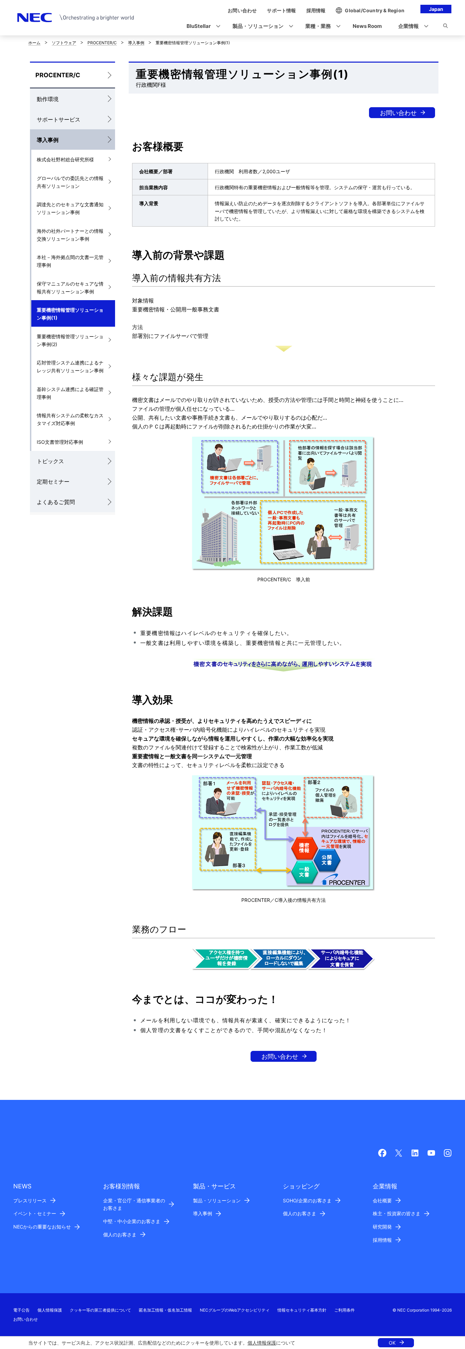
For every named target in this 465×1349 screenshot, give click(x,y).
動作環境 (48, 99)
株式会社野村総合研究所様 (65, 159)
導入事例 (136, 42)
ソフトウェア (64, 42)
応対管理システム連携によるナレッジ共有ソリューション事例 (70, 366)
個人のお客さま (120, 1234)
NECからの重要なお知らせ (42, 1227)
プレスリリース (30, 1200)
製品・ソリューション (217, 1200)
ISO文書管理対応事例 (60, 442)
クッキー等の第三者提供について (100, 1310)
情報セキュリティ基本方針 (301, 1310)
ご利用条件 (344, 1310)
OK (392, 1343)
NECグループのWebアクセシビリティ (235, 1310)
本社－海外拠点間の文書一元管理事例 (70, 261)
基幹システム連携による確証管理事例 (70, 393)
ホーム (34, 42)
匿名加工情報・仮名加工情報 (165, 1310)
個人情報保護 (261, 1343)
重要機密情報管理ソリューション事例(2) (70, 340)
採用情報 (382, 1240)
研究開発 (382, 1227)
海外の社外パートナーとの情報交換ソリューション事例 (70, 235)
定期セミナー (53, 481)
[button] (201, 26)
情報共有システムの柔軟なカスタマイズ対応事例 (70, 419)
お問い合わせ (398, 112)
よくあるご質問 (56, 502)
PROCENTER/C (102, 42)
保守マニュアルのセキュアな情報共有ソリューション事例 (70, 287)
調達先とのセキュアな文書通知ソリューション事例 (70, 208)
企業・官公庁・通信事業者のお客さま (134, 1204)
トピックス (50, 461)
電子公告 (21, 1310)
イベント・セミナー (34, 1213)
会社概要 (382, 1200)
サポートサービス (58, 119)
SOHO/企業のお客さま (307, 1200)
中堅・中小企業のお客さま (131, 1221)
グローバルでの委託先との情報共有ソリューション (70, 182)
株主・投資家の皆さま (396, 1213)
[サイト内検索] (445, 26)
